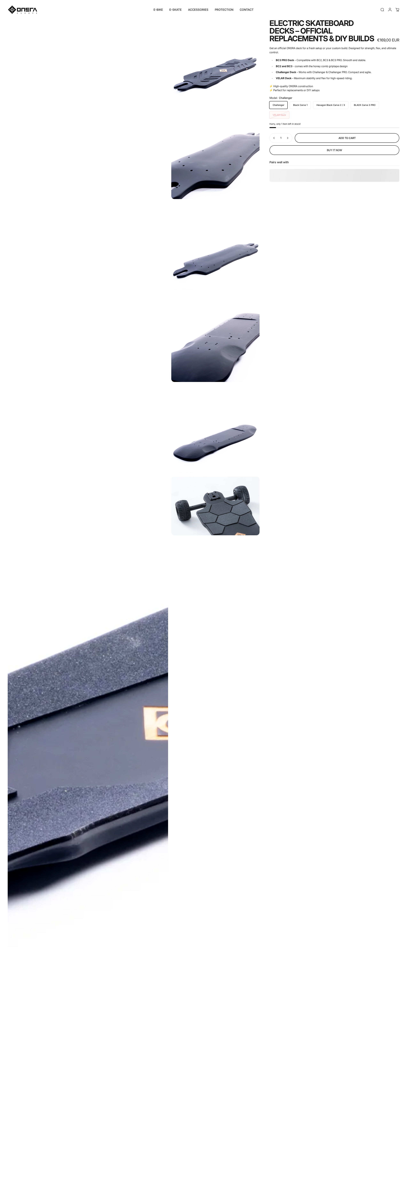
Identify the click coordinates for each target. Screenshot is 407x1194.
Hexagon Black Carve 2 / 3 (330, 105)
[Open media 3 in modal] (215, 246)
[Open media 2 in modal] (215, 155)
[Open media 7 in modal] (215, 506)
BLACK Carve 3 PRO (364, 105)
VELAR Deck (279, 115)
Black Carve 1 (300, 105)
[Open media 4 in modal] (215, 338)
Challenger (278, 105)
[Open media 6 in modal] (88, 605)
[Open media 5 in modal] (215, 429)
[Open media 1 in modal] (215, 63)
